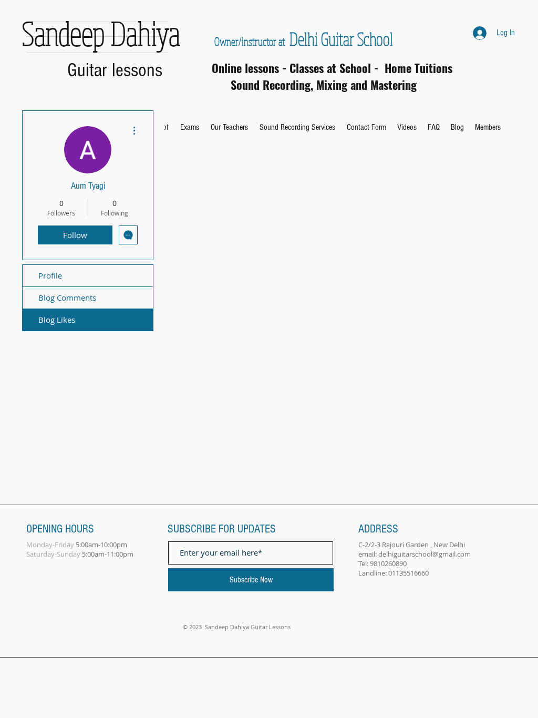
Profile (50, 275)
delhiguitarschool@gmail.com (424, 554)
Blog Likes (56, 319)
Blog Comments (67, 297)
